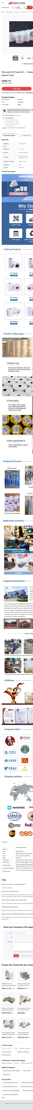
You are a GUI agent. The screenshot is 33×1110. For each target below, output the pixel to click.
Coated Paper (27, 1070)
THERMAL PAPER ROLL (23, 1052)
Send (16, 955)
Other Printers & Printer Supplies (11, 1070)
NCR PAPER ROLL (6, 1055)
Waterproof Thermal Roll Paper (11, 1090)
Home (3, 12)
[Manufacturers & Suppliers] (16, 2)
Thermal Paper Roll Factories (10, 1082)
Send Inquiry (17, 88)
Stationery (17, 12)
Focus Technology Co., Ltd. (21, 1103)
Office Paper (24, 12)
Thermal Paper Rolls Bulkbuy (10, 1094)
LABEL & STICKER (6, 1052)
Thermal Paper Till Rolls (27, 1086)
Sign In (4, 128)
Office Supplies (9, 12)
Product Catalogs (25, 1048)
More (3, 1097)
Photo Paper (6, 1074)
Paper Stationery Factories (10, 1086)
